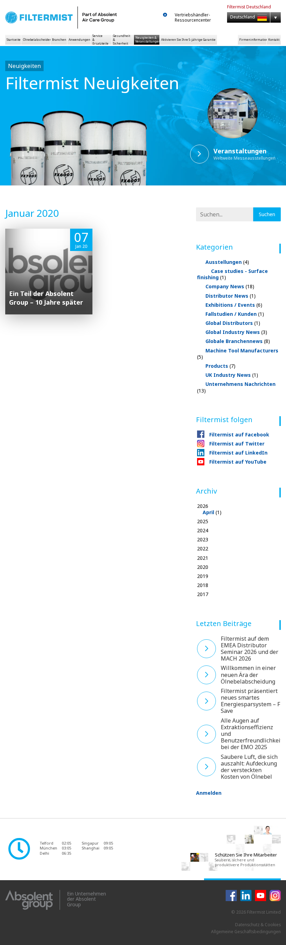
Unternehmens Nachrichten (236, 387)
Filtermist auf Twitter (236, 443)
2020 (202, 567)
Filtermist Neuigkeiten (92, 82)
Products (220, 366)
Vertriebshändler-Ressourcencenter (193, 17)
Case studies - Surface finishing (232, 274)
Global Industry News (236, 332)
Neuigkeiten (24, 66)
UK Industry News (231, 375)
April (208, 512)
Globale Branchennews (237, 341)
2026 (209, 509)
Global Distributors (232, 323)
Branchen (59, 39)
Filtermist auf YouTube (237, 461)
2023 (202, 539)
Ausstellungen (227, 262)
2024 (202, 530)
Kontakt (273, 39)
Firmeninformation (252, 39)
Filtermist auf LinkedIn (238, 452)
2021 (202, 558)
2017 (202, 594)
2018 (202, 585)
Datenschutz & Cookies (258, 925)
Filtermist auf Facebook (239, 434)
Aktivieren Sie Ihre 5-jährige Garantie (188, 39)
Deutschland (243, 17)
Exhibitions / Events (233, 305)
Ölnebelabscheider (36, 39)
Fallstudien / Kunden (234, 314)
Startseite (14, 39)
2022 (202, 549)
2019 (202, 576)
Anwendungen (79, 39)
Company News (229, 286)
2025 (202, 521)
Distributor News (230, 295)
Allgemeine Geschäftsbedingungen (246, 932)
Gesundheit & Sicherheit (121, 39)
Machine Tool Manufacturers (237, 353)
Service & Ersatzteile (100, 39)
